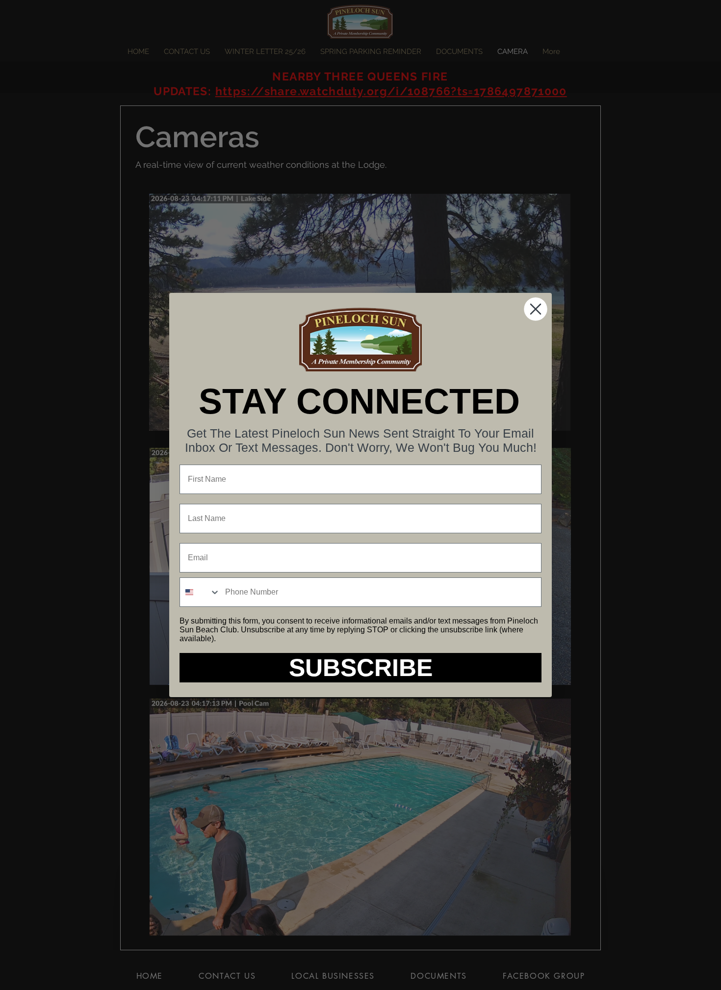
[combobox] (200, 592)
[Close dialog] (535, 309)
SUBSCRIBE (361, 667)
